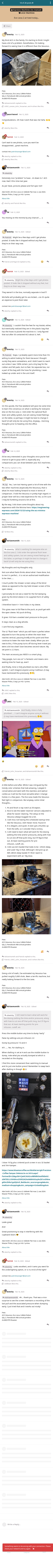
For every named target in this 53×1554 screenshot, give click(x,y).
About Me (6, 198)
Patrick (8, 237)
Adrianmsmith (13, 710)
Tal (6, 484)
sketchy (8, 173)
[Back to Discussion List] (2, 3)
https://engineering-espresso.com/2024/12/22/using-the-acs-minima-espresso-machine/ (26, 510)
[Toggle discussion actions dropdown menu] (50, 3)
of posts (26, 3)
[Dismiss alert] (33, 1549)
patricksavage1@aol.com (20, 151)
